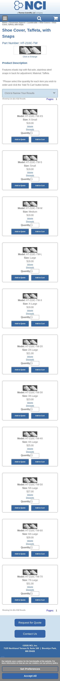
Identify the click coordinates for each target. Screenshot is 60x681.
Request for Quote (30, 622)
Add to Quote (20, 139)
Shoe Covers (44, 23)
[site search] (39, 18)
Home (4, 23)
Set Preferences (30, 668)
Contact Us (30, 633)
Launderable (32, 23)
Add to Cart (40, 139)
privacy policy (52, 663)
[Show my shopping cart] (55, 18)
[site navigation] (5, 18)
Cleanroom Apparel (17, 23)
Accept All (30, 675)
